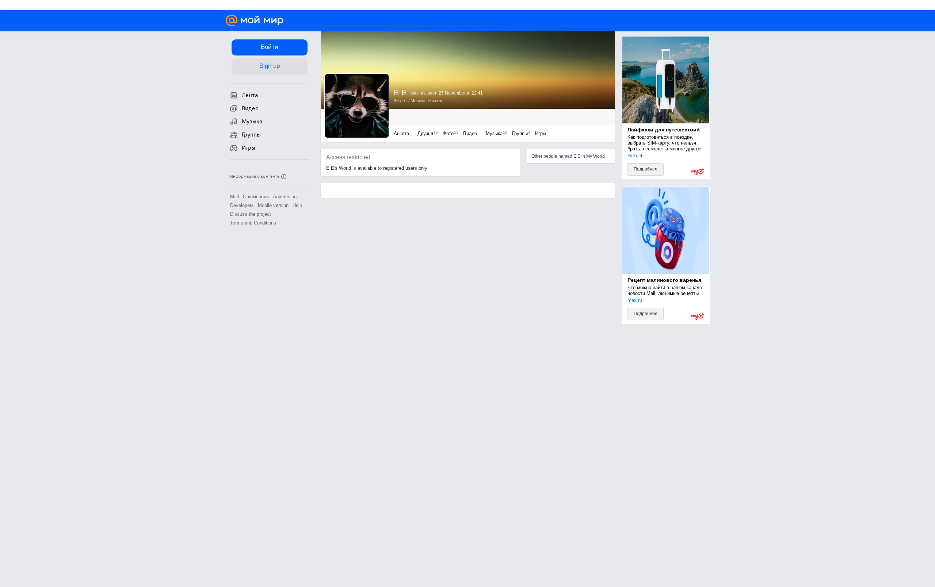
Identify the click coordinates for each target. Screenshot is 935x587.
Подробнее (645, 169)
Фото (449, 133)
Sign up (269, 65)
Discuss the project (250, 214)
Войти (269, 46)
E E (576, 156)
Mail (234, 196)
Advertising (285, 196)
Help (297, 205)
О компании (256, 196)
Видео (470, 133)
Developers (242, 205)
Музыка (495, 133)
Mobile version (273, 205)
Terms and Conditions (253, 223)
